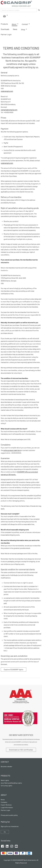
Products (4, 24)
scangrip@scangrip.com (9, 110)
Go (5, 832)
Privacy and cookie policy (9, 815)
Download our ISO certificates (21, 750)
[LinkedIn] (7, 846)
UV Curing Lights (6, 785)
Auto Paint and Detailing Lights (11, 783)
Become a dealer (6, 766)
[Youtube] (16, 846)
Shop (23, 29)
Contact (25, 24)
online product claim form (12, 450)
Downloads (5, 29)
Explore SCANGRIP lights (13, 669)
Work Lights (5, 780)
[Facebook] (2, 846)
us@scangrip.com (7, 91)
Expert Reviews (6, 805)
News (15, 29)
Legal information (7, 807)
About (14, 24)
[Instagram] (11, 846)
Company (4, 802)
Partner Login (6, 34)
